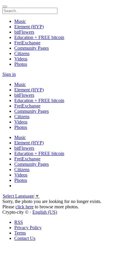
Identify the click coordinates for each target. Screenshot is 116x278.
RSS (18, 222)
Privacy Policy (28, 227)
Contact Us (24, 238)
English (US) (44, 212)
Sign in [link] (9, 74)
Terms (20, 232)
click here (24, 206)
